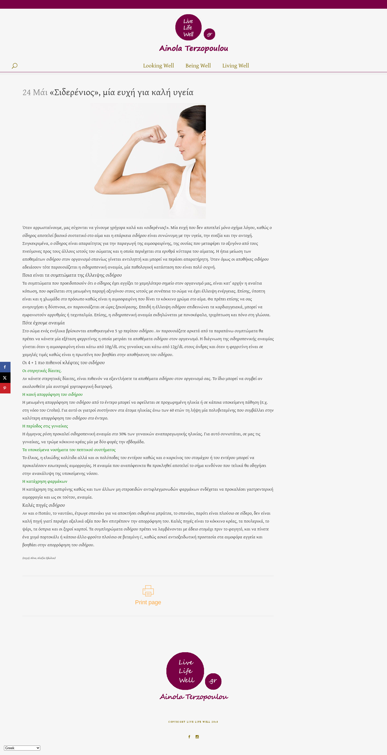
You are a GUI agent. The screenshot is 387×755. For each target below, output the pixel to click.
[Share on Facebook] (5, 367)
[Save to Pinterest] (5, 388)
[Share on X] (5, 377)
